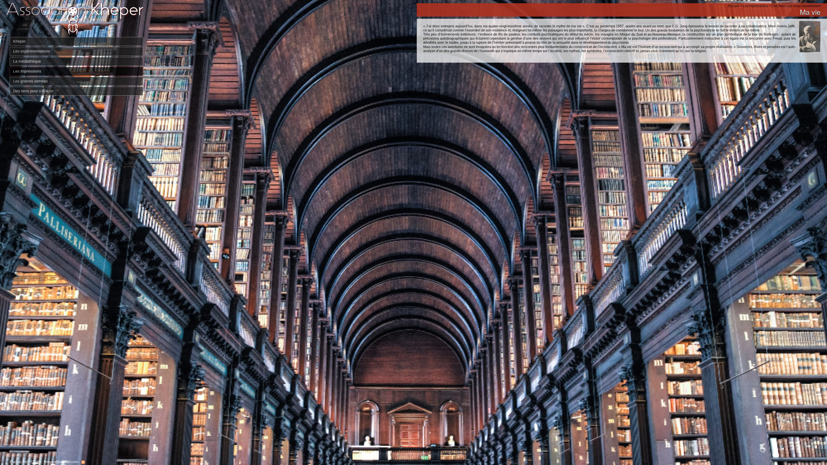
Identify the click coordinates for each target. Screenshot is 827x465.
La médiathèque (27, 61)
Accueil (733, 6)
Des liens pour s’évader (33, 91)
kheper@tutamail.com (61, 462)
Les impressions (27, 71)
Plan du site (19, 462)
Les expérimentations (31, 51)
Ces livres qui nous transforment (796, 6)
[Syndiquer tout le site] (83, 462)
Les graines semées (30, 81)
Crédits (36, 462)
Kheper (19, 41)
